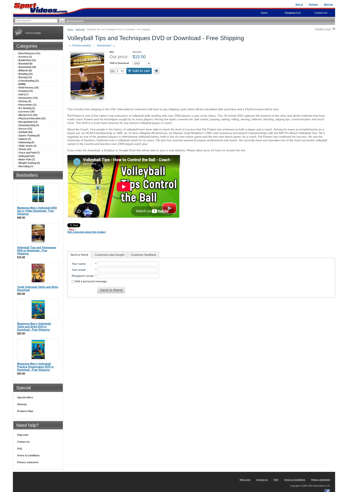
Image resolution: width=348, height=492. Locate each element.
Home (70, 29)
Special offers (25, 397)
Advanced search (74, 21)
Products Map (25, 411)
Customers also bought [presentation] (109, 254)
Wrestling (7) (26, 166)
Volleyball (80, 29)
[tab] (79, 254)
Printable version (323, 29)
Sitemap (22, 404)
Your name (79, 263)
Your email (78, 269)
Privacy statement (27, 462)
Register (313, 4)
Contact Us (321, 12)
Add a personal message (90, 281)
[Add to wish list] (156, 70)
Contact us (23, 441)
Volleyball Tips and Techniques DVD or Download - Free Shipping (36, 250)
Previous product (79, 45)
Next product (106, 45)
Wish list (328, 4)
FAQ (19, 448)
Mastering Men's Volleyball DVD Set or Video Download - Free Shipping (37, 210)
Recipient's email (82, 275)
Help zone (22, 435)
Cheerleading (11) (29, 80)
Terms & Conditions (28, 455)
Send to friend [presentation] (79, 254)
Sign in (299, 4)
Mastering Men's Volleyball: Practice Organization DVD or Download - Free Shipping (35, 366)
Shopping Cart (293, 12)
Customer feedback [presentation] (143, 254)
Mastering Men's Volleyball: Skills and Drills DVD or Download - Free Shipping (34, 326)
